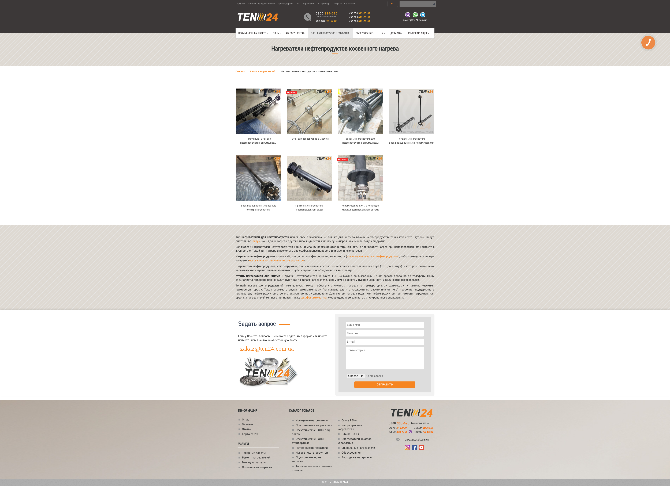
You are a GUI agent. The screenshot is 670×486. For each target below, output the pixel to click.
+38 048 (326, 21)
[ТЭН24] (412, 413)
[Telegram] (422, 14)
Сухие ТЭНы (349, 420)
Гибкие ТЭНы (350, 434)
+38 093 (359, 17)
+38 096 (359, 21)
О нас (245, 419)
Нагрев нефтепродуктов (312, 452)
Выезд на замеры (254, 462)
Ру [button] (391, 3)
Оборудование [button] (364, 33)
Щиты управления (305, 3)
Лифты (338, 3)
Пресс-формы (285, 3)
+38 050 (359, 13)
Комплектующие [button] (417, 33)
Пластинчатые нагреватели (314, 425)
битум (256, 241)
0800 (327, 13)
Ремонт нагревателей (256, 457)
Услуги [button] (240, 3)
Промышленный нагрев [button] (252, 33)
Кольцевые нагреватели (312, 420)
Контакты (349, 3)
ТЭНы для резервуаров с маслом (310, 138)
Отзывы (247, 424)
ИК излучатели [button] (295, 33)
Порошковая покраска (257, 467)
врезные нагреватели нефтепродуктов (373, 256)
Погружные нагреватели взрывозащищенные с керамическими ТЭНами (411, 142)
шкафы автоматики (314, 297)
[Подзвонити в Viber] (410, 431)
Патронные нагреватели (312, 447)
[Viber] (408, 14)
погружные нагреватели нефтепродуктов (276, 260)
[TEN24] (285, 366)
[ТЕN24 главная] (267, 17)
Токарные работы (254, 452)
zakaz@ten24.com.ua (415, 20)
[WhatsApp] (415, 14)
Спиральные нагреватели (358, 447)
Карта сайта (250, 434)
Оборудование (350, 452)
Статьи (246, 429)
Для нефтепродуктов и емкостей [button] (330, 33)
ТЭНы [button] (276, 33)
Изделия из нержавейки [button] (260, 3)
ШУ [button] (381, 33)
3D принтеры (324, 3)
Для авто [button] (395, 33)
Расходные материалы (356, 457)
